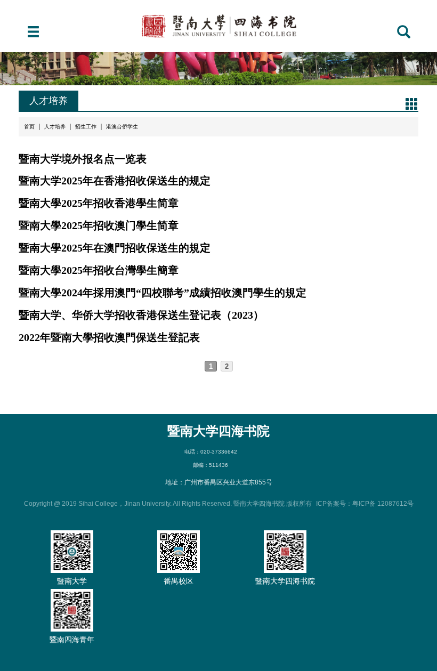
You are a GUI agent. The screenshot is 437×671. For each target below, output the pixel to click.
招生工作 (85, 127)
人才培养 (55, 127)
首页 (29, 127)
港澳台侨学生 (122, 127)
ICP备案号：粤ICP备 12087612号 (365, 503)
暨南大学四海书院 (218, 431)
